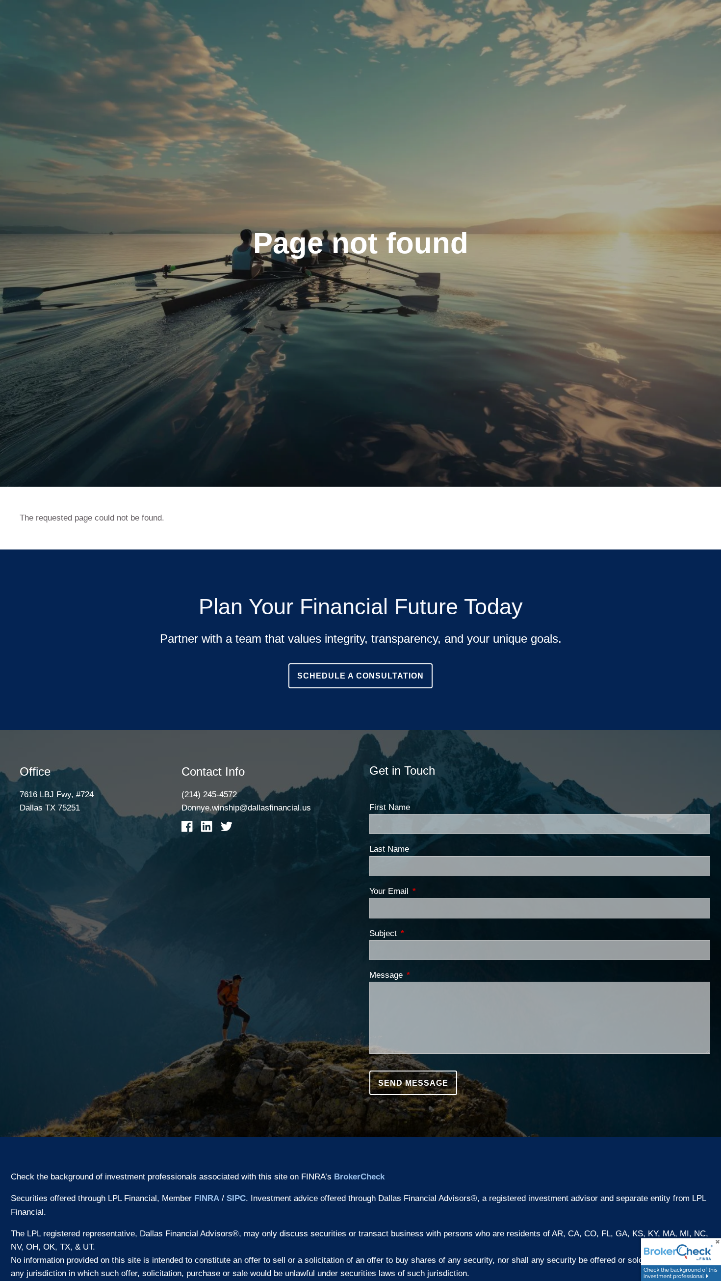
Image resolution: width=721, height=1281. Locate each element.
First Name (389, 807)
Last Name (389, 849)
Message (425, 975)
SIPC (236, 1198)
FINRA (206, 1198)
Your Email (428, 891)
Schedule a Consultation (360, 676)
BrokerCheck (359, 1176)
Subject (422, 933)
